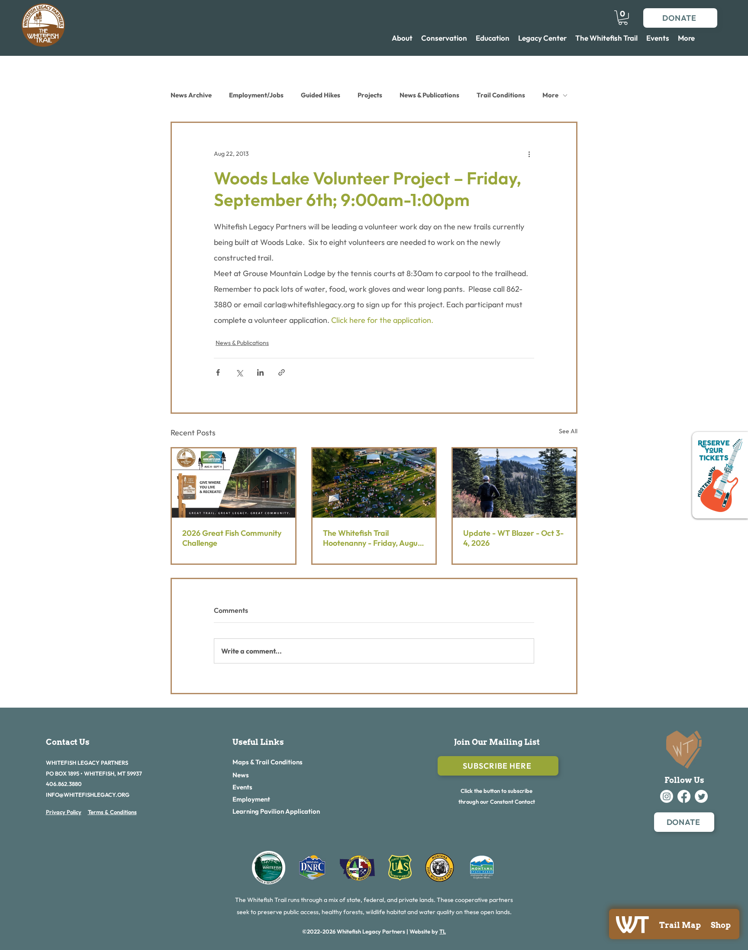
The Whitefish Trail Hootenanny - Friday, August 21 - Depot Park (373, 538)
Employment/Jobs (256, 95)
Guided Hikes (320, 95)
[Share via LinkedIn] (260, 372)
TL (442, 931)
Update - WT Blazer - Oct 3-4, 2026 (513, 538)
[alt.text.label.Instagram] (666, 796)
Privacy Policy (63, 811)
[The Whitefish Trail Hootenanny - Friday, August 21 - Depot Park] (374, 483)
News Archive (191, 95)
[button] (623, 17)
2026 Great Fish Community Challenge (231, 538)
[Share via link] (281, 372)
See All (568, 431)
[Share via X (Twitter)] (239, 372)
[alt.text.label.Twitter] (701, 796)
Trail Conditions (501, 95)
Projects (370, 95)
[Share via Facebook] (218, 372)
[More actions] (529, 154)
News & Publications (429, 95)
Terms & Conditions (112, 811)
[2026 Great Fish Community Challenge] (233, 483)
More (550, 95)
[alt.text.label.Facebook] (683, 796)
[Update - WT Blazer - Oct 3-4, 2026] (514, 483)
